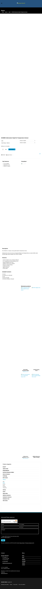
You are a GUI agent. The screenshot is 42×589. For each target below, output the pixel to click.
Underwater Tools (6, 498)
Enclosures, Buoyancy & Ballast (8, 472)
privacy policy (6, 537)
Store (23, 557)
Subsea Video (5, 493)
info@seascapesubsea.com (7, 563)
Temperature (5, 487)
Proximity (4, 486)
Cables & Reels (5, 468)
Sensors (6, 12)
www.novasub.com (4, 573)
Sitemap (11, 584)
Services (4, 489)
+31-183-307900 (5, 561)
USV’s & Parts (5, 500)
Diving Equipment (6, 470)
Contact (23, 564)
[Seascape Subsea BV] (21, 3)
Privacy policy (15, 584)
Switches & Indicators (7, 495)
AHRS (3, 481)
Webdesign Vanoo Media (5, 584)
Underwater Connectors (7, 497)
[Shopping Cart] (38, 6)
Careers (23, 563)
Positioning (5, 475)
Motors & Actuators (6, 474)
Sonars (4, 491)
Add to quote (11, 149)
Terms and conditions (22, 584)
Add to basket (27, 377)
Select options (37, 377)
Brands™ (4, 466)
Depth (9, 12)
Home (23, 555)
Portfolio (23, 561)
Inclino (4, 485)
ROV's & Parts (5, 477)
